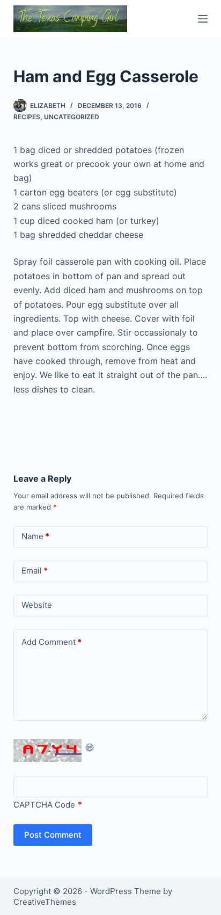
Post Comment (53, 835)
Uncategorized (71, 117)
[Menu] (203, 19)
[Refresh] (90, 745)
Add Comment (51, 642)
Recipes (26, 117)
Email (34, 570)
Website (36, 605)
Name (35, 536)
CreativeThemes (44, 902)
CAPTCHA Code (44, 805)
